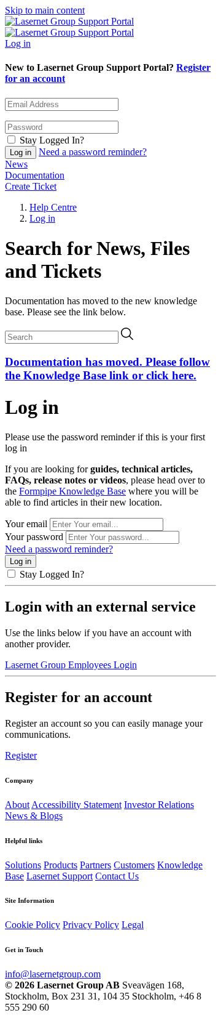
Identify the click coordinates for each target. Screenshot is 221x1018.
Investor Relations (159, 804)
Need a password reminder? (93, 152)
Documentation (34, 175)
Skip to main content (45, 10)
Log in (18, 43)
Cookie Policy (32, 924)
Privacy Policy (91, 924)
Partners (95, 865)
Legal (133, 924)
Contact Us (117, 876)
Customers (134, 865)
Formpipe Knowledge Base (72, 491)
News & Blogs (34, 815)
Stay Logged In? (52, 140)
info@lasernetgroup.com (53, 974)
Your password (34, 536)
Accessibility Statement (76, 804)
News (16, 164)
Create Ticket (30, 186)
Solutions (23, 865)
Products (60, 865)
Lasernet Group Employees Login (71, 665)
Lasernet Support (59, 876)
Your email (26, 524)
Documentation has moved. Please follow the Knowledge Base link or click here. (107, 368)
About (17, 804)
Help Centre (53, 207)
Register (21, 755)
